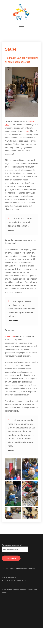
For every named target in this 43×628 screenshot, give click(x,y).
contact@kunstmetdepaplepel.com (22, 568)
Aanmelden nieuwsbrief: (12, 545)
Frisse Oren (10, 336)
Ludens (26, 131)
